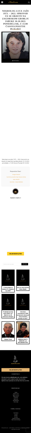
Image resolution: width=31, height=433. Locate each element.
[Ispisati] (20, 65)
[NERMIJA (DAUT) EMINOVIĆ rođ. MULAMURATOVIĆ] (23, 330)
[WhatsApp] (17, 65)
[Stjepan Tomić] (8, 330)
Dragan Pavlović (16, 174)
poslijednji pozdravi (24, 427)
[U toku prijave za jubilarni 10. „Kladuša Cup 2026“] (8, 278)
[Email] (23, 65)
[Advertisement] (15, 90)
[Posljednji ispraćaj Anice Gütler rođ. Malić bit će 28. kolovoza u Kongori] (8, 302)
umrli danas (12, 427)
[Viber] (13, 65)
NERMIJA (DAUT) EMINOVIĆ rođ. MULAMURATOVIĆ (23, 341)
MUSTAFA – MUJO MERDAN (16, 182)
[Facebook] (7, 65)
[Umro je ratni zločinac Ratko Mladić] (23, 278)
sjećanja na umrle (16, 429)
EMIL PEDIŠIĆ (16, 179)
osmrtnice (17, 427)
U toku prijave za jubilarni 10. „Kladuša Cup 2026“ (8, 289)
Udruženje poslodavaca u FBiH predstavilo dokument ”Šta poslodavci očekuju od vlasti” (23, 315)
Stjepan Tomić (8, 339)
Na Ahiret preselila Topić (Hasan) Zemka (16, 177)
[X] (10, 65)
